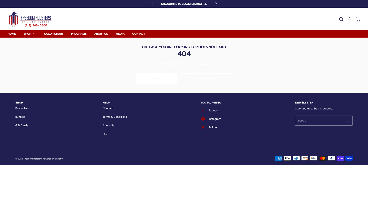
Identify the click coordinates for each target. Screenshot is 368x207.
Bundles (20, 116)
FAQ (105, 134)
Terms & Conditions (115, 116)
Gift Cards (21, 125)
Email (302, 120)
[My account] (347, 19)
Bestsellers (22, 108)
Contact (108, 108)
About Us (108, 125)
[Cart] (356, 19)
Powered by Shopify (53, 158)
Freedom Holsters (33, 158)
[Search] (339, 19)
